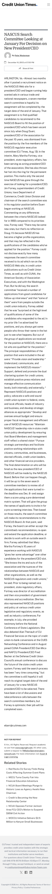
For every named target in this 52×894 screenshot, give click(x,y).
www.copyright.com (24, 748)
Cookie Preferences (32, 887)
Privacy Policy (17, 887)
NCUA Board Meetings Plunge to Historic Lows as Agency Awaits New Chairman (25, 789)
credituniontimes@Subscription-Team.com (27, 867)
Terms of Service (43, 885)
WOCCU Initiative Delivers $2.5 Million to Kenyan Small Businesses (24, 820)
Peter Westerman (22, 55)
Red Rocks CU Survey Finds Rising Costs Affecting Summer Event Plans (25, 771)
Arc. (17, 885)
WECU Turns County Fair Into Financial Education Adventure (22, 779)
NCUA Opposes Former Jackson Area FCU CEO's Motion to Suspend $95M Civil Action (24, 810)
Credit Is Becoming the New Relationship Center (21, 799)
